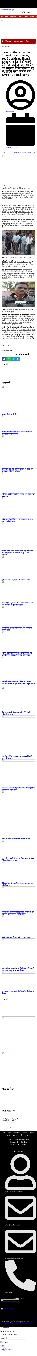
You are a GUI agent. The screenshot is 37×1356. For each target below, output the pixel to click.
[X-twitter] (12, 3)
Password (3, 1338)
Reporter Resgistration (22, 1139)
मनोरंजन (28, 1135)
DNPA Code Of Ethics (18, 1144)
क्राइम (32, 16)
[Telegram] (30, 3)
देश (2, 16)
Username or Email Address (8, 1334)
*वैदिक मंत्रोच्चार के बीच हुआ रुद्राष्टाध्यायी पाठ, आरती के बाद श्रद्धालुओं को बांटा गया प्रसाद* (17, 654)
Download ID (14, 1142)
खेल (22, 1135)
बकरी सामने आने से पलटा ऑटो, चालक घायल (16, 937)
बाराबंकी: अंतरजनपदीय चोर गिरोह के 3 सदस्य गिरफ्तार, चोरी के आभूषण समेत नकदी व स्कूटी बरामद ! (18, 684)
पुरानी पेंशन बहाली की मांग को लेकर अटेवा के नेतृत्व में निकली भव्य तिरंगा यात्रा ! (18, 859)
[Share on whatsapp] (8, 359)
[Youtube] (18, 3)
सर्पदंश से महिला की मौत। (21, 41)
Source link (5, 345)
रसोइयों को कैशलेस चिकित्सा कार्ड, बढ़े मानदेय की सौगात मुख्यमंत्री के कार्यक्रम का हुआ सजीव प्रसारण (17, 553)
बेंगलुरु (20, 16)
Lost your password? (6, 1349)
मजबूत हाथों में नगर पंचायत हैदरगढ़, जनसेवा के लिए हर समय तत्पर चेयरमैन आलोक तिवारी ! (18, 913)
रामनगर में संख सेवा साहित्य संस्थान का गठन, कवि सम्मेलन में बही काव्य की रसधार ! (17, 470)
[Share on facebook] (4, 359)
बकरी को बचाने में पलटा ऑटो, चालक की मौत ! (16, 839)
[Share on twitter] (13, 359)
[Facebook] (6, 3)
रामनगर (26, 16)
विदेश (6, 16)
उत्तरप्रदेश (13, 16)
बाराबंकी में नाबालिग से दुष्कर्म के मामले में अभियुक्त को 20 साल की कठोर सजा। (18, 789)
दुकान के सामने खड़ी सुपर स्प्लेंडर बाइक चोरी (16, 580)
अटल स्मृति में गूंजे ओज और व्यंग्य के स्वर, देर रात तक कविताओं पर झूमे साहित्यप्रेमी (17, 604)
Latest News (17, 152)
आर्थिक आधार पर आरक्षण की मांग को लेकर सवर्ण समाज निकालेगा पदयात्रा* (17, 433)
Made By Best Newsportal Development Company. (19, 1322)
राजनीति (15, 1135)
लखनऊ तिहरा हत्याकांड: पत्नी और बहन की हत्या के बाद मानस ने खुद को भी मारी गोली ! (18, 969)
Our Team (24, 1142)
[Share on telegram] (17, 359)
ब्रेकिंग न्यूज (31, 152)
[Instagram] (24, 3)
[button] (13, 16)
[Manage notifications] (4, 1349)
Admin (10, 1139)
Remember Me (7, 1342)
